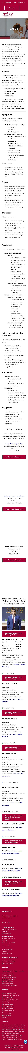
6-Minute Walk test (8, 1008)
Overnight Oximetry (8, 1010)
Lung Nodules (6, 1015)
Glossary (4, 1017)
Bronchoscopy (6, 1013)
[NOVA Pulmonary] (8, 12)
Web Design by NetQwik (14, 1049)
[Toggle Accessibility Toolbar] (25, 1042)
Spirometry (5, 1002)
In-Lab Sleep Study (8, 1006)
